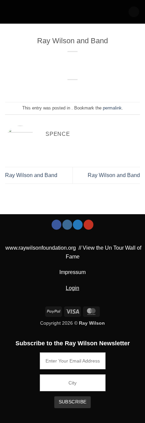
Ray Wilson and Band (31, 175)
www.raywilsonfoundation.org (40, 248)
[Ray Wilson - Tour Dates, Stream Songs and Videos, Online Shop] (33, 12)
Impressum (72, 272)
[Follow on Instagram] (67, 225)
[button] (133, 12)
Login (72, 288)
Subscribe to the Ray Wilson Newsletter (73, 343)
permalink (112, 107)
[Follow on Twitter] (78, 225)
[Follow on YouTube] (88, 225)
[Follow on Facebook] (56, 225)
